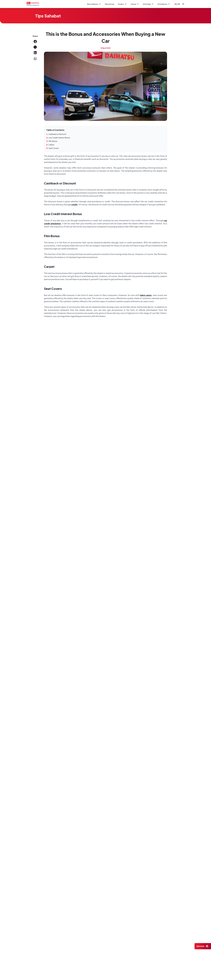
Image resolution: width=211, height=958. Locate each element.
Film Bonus (52, 141)
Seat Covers (53, 148)
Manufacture (109, 4)
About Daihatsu (92, 4)
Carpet (51, 144)
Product (121, 4)
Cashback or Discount (57, 134)
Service (133, 4)
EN (176, 4)
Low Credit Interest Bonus (59, 137)
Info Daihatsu (162, 4)
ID (179, 4)
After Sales (147, 4)
